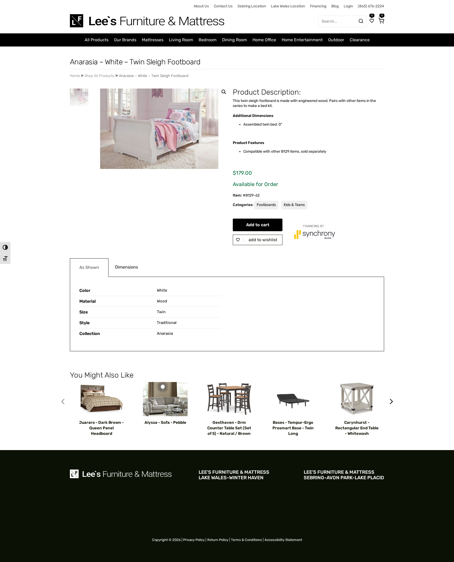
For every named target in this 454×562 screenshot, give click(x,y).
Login (348, 6)
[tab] (89, 267)
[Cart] (381, 21)
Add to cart (257, 224)
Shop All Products (99, 76)
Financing (318, 6)
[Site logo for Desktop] (147, 19)
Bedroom (207, 39)
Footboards (266, 205)
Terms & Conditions (246, 540)
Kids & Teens (294, 205)
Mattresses (152, 39)
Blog (335, 6)
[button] (224, 92)
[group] (101, 409)
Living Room (181, 39)
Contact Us (223, 6)
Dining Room (234, 39)
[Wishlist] (371, 21)
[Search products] (361, 21)
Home (75, 76)
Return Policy (217, 540)
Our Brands (125, 39)
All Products (97, 39)
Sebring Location (252, 6)
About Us (201, 6)
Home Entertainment (302, 39)
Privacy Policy (194, 540)
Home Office (264, 39)
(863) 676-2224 (371, 6)
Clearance (360, 39)
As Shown (89, 267)
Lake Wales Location (288, 6)
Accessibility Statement (283, 540)
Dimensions (126, 267)
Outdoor (336, 39)
